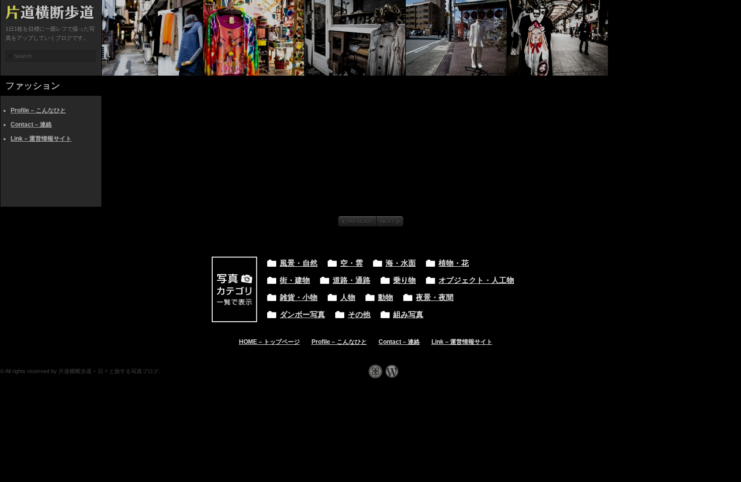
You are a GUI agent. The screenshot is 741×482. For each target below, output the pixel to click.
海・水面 (401, 263)
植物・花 (454, 263)
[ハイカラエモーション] (253, 38)
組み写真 (408, 315)
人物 (347, 297)
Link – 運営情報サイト (41, 138)
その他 (359, 315)
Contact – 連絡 (31, 124)
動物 (385, 297)
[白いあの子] (456, 38)
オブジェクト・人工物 (476, 280)
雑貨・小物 (299, 297)
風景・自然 (299, 263)
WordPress (392, 371)
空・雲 (351, 263)
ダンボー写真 (302, 315)
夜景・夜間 (435, 297)
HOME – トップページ (269, 341)
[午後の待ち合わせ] (152, 38)
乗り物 (404, 280)
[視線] (557, 38)
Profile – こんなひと (38, 110)
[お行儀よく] (354, 38)
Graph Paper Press (375, 371)
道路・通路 (352, 280)
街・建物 (295, 280)
